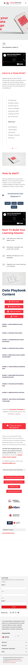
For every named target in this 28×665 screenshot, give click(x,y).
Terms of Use (9, 662)
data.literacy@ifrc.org (8, 463)
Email (3, 601)
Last (3, 598)
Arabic (4, 457)
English (20, 455)
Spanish (13, 457)
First (3, 591)
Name (3, 585)
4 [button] (15, 148)
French (9, 457)
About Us (4, 642)
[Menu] (4, 3)
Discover (4, 645)
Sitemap (14, 662)
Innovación (5, 533)
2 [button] (12, 148)
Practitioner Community (8, 648)
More (3, 651)
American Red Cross (14, 660)
